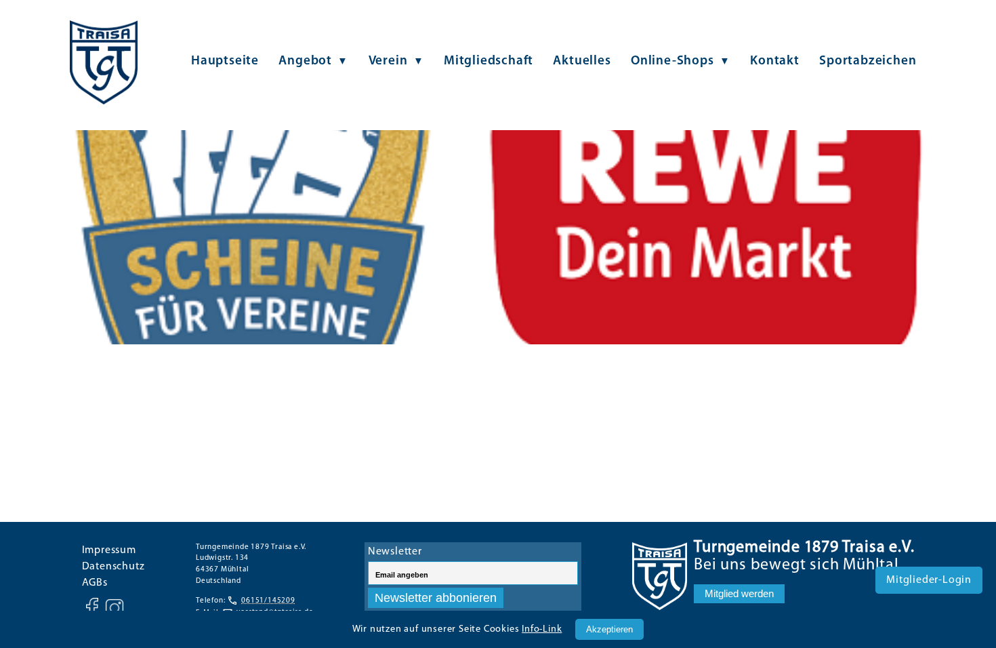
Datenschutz (113, 566)
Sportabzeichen (867, 61)
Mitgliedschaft (488, 61)
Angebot (305, 61)
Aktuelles (581, 61)
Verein (388, 61)
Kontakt (775, 61)
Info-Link (542, 629)
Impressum (109, 550)
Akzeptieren (609, 629)
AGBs (95, 583)
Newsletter (395, 551)
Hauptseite (225, 61)
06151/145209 (268, 601)
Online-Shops (672, 61)
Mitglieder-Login (929, 580)
